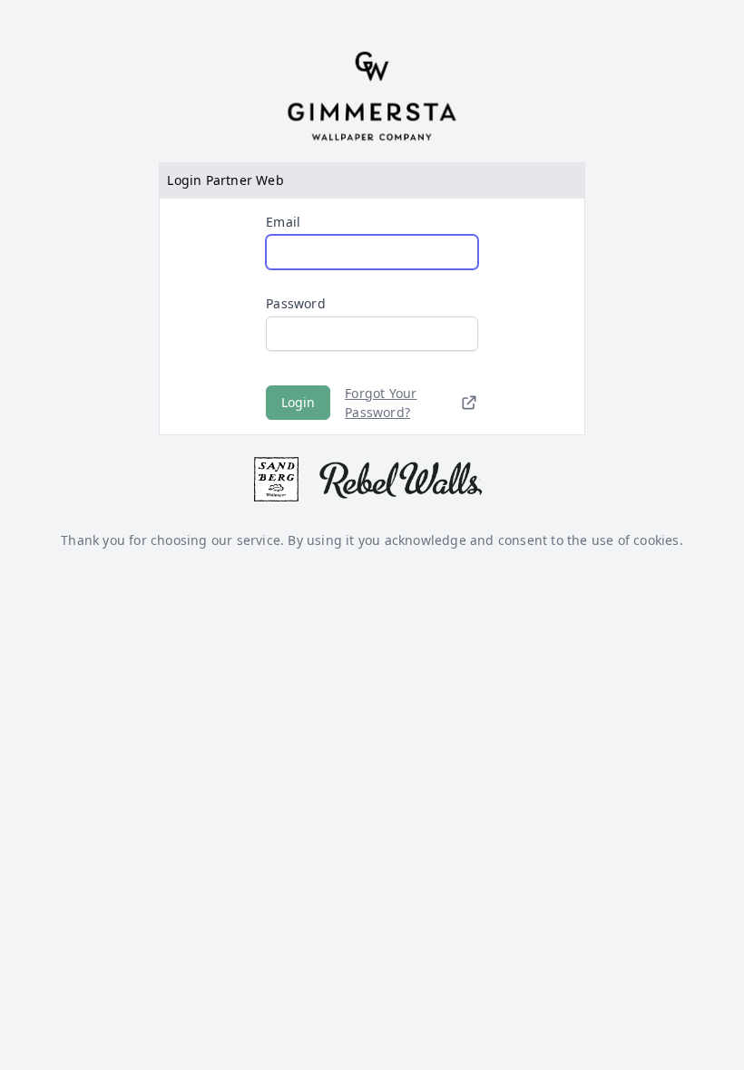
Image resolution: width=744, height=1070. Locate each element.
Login (298, 402)
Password (296, 303)
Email (283, 221)
